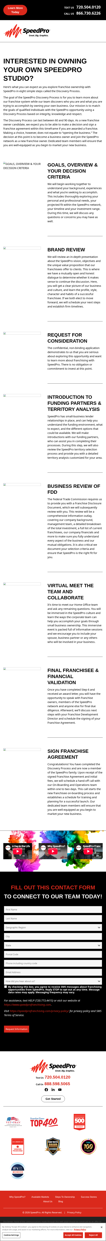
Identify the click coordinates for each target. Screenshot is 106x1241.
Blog (60, 1201)
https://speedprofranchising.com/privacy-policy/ (39, 1011)
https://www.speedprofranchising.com (27, 1004)
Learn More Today (15, 10)
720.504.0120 (88, 7)
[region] (53, 1232)
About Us (47, 1201)
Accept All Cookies (73, 1235)
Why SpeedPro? (17, 1197)
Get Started (53, 1098)
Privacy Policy (74, 1212)
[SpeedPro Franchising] (26, 30)
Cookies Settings (11, 1235)
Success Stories (89, 1197)
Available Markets (40, 1197)
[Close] (102, 1227)
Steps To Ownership (65, 1197)
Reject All (93, 1235)
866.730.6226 (88, 13)
